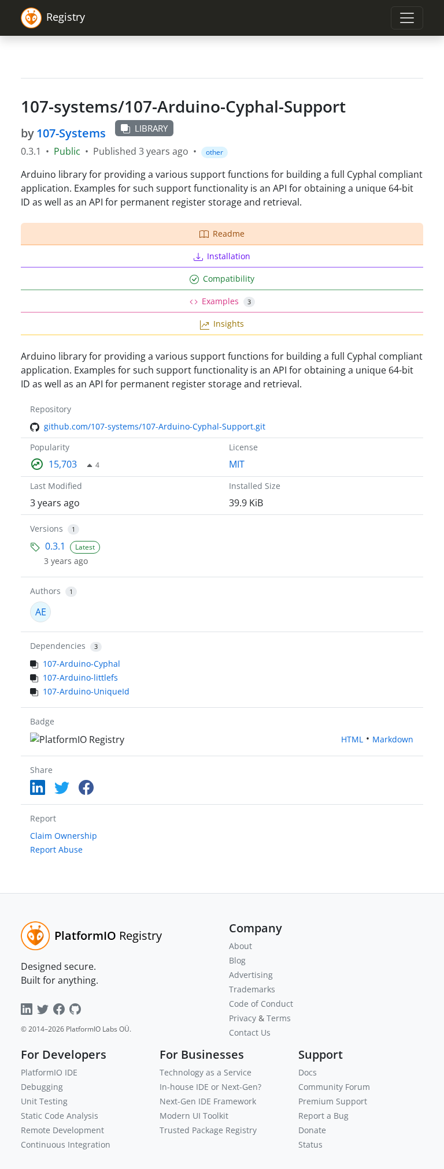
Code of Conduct (261, 1003)
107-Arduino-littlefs (80, 677)
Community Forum (334, 1086)
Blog (237, 960)
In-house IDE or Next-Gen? (210, 1086)
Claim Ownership (63, 835)
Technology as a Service (205, 1072)
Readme (229, 233)
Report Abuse (56, 849)
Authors (45, 590)
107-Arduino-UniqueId (86, 691)
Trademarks (252, 989)
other (214, 152)
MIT (237, 464)
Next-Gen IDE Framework (208, 1101)
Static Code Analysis (59, 1115)
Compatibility (228, 278)
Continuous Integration (65, 1144)
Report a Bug (323, 1115)
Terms (279, 1018)
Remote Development (62, 1130)
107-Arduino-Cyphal (81, 663)
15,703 (63, 464)
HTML (352, 739)
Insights (228, 323)
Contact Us (250, 1032)
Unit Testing (44, 1101)
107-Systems (71, 133)
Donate (312, 1130)
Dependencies (58, 645)
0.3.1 (55, 546)
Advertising (251, 974)
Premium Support (332, 1101)
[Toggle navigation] (407, 17)
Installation (228, 256)
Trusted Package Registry (208, 1130)
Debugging (42, 1086)
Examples (226, 301)
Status (310, 1144)
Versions (46, 528)
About (240, 945)
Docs (307, 1072)
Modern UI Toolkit (194, 1115)
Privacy (242, 1018)
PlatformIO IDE (49, 1072)
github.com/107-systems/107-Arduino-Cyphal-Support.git (154, 426)
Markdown (392, 739)
